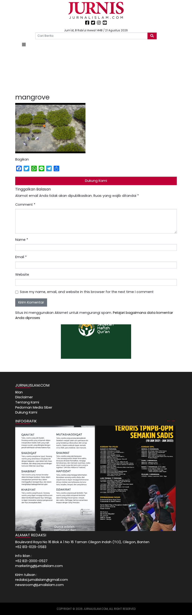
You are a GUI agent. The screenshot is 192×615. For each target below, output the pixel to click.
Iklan (19, 392)
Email (21, 257)
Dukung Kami (96, 180)
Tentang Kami (27, 402)
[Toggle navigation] (24, 44)
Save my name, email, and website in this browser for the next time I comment (87, 291)
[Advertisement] (96, 70)
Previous (168, 420)
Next (173, 420)
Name (21, 239)
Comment (25, 204)
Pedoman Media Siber (33, 407)
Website (22, 274)
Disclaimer (24, 397)
